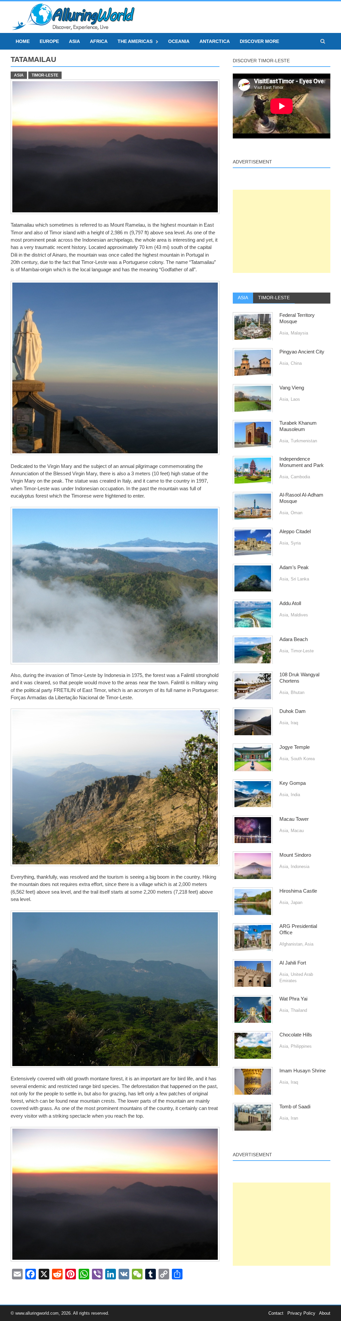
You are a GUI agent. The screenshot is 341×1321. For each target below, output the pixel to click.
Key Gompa (292, 783)
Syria (296, 543)
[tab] (243, 298)
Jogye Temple (294, 747)
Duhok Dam (292, 711)
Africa (99, 41)
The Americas (135, 41)
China (296, 363)
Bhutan (297, 692)
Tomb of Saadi (294, 1106)
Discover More (259, 41)
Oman (296, 512)
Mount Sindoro (295, 855)
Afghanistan (290, 944)
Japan (296, 902)
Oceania (178, 41)
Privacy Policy (301, 1313)
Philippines (301, 1046)
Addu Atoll (290, 603)
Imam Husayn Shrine (302, 1070)
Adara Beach (293, 639)
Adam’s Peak (294, 567)
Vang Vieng (291, 387)
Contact (275, 1313)
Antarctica (214, 41)
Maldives (299, 614)
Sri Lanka (300, 578)
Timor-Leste (45, 75)
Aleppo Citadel (295, 531)
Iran (294, 1118)
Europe (49, 41)
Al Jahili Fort (292, 963)
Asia (74, 41)
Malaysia (299, 332)
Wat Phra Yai (293, 998)
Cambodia (300, 476)
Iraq (294, 722)
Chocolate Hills (295, 1034)
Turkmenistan (304, 440)
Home (23, 41)
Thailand (299, 1010)
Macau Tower (294, 819)
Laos (295, 399)
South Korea (303, 758)
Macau (297, 830)
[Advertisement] (281, 231)
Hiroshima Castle (298, 891)
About (324, 1313)
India (295, 794)
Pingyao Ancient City (301, 351)
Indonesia (300, 866)
